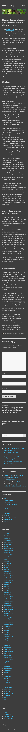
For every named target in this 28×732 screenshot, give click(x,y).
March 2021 (7, 590)
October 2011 (7, 691)
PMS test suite (9, 509)
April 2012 (7, 683)
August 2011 (7, 695)
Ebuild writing (22, 333)
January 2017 (7, 634)
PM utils (7, 507)
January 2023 (7, 573)
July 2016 (6, 639)
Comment (5, 351)
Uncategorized (8, 519)
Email (4, 381)
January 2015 (7, 653)
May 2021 (6, 588)
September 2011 (8, 693)
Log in (5, 712)
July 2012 (6, 678)
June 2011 (6, 697)
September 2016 (8, 636)
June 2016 (6, 641)
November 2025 (8, 542)
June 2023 (6, 569)
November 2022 (8, 576)
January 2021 (7, 594)
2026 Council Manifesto (11, 452)
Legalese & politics (11, 504)
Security (7, 511)
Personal (6, 515)
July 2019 (6, 615)
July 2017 (6, 630)
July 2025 (6, 546)
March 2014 (7, 666)
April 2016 (7, 645)
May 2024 (6, 561)
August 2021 (7, 582)
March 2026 (7, 540)
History (7, 502)
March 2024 (7, 563)
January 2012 (7, 685)
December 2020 (8, 597)
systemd (7, 513)
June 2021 (6, 586)
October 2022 (7, 578)
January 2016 (7, 649)
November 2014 (8, 657)
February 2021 (8, 592)
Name (4, 373)
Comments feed (8, 716)
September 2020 (8, 601)
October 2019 (7, 611)
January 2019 (7, 620)
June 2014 (6, 664)
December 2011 (8, 687)
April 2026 (7, 538)
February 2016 (8, 647)
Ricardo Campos (9, 475)
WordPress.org (8, 718)
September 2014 (8, 660)
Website (4, 388)
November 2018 (8, 622)
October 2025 (7, 544)
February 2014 (8, 668)
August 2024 (7, 557)
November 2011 (8, 689)
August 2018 (7, 626)
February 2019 (8, 618)
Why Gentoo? (7, 455)
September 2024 (8, 555)
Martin (6, 477)
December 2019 (8, 607)
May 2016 (6, 643)
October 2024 (8, 552)
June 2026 (6, 534)
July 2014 (6, 662)
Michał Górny (8, 5)
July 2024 (6, 559)
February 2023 (8, 571)
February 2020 (8, 605)
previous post (10, 29)
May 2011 (6, 699)
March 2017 (7, 632)
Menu (23, 5)
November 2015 (8, 651)
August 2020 (7, 603)
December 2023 (8, 565)
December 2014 (8, 655)
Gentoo (6, 498)
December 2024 (8, 548)
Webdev (6, 521)
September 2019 (8, 613)
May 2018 (6, 628)
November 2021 (8, 580)
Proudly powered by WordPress (18, 729)
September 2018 (8, 624)
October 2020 (8, 599)
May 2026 (6, 536)
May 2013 (6, 674)
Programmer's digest (10, 517)
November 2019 (8, 609)
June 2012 (6, 681)
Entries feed (7, 714)
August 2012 (7, 676)
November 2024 (8, 550)
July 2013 (6, 672)
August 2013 (7, 670)
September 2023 (8, 567)
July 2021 (6, 584)
